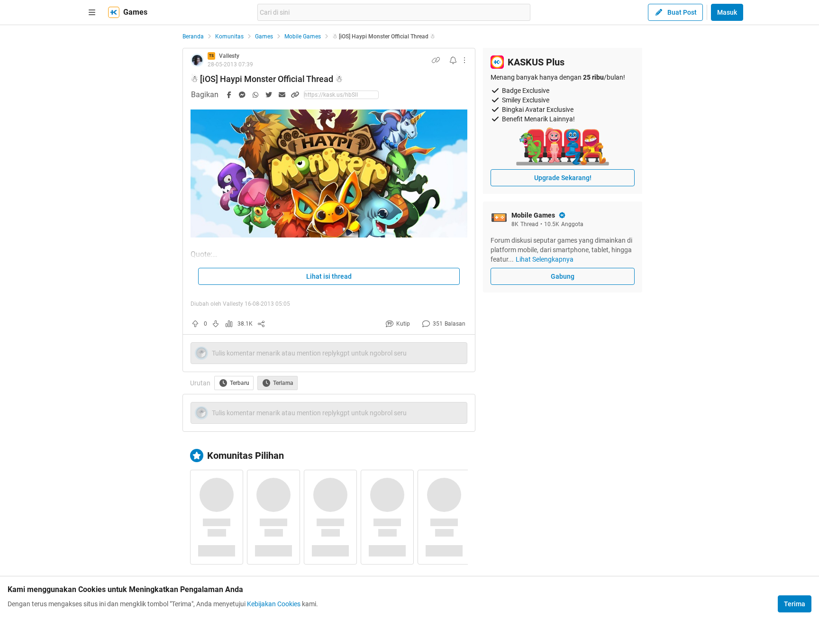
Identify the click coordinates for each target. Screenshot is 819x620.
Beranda (193, 36)
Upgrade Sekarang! (563, 178)
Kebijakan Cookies (273, 604)
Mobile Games (302, 36)
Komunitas (229, 36)
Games (264, 36)
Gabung (562, 276)
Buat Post (682, 12)
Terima (794, 604)
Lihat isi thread (329, 276)
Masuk (727, 12)
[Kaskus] (113, 12)
